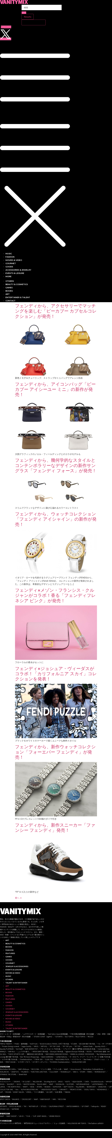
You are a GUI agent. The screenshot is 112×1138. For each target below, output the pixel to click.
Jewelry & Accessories (16, 966)
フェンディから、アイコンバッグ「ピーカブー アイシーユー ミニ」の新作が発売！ (55, 389)
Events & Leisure (13, 970)
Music (8, 976)
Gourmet (10, 963)
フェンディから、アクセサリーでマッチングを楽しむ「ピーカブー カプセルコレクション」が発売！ (56, 311)
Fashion (9, 950)
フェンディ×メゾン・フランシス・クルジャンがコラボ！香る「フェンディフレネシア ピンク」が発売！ (55, 595)
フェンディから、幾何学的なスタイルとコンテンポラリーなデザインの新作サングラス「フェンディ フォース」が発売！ (55, 465)
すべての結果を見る (33, 22)
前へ (18, 897)
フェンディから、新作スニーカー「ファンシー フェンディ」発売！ (55, 827)
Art (7, 940)
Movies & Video (12, 973)
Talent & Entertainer (16, 983)
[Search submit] (24, 12)
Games (8, 957)
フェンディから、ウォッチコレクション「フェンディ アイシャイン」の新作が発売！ (56, 519)
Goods (8, 960)
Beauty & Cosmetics (15, 944)
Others (9, 979)
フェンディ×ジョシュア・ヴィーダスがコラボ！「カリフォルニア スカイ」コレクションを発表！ (56, 674)
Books (8, 947)
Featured (10, 953)
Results (27, 16)
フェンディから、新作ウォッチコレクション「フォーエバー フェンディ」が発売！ (55, 752)
